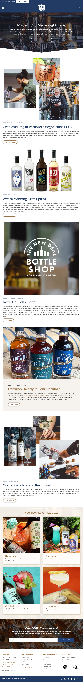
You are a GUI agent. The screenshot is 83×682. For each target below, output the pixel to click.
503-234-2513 (6, 666)
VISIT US (5, 655)
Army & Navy (52, 606)
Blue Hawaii (51, 556)
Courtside (10, 606)
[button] (3, 8)
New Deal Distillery (13, 678)
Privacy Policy (22, 678)
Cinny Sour (11, 556)
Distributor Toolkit (27, 667)
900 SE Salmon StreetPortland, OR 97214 (8, 663)
